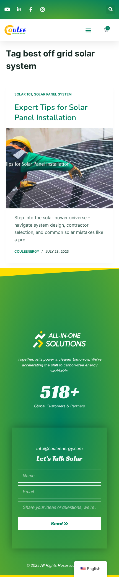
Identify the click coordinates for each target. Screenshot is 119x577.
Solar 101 (23, 94)
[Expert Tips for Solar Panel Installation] (59, 168)
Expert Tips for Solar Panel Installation (50, 112)
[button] (110, 9)
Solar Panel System (53, 94)
